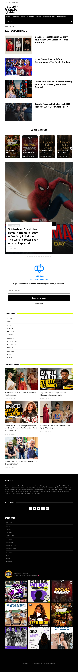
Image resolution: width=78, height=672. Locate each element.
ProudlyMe (10, 338)
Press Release (61, 17)
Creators (10, 328)
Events (23, 17)
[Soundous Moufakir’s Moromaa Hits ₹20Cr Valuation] (56, 412)
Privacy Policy (15, 2)
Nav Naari (10, 335)
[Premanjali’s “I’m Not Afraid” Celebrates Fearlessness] (21, 379)
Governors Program (49, 17)
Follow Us (9, 21)
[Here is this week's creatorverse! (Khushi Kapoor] (16, 638)
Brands (9, 325)
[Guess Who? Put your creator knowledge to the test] (39, 638)
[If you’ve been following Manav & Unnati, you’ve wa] (16, 614)
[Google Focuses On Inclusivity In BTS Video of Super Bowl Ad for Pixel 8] (18, 112)
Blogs (8, 17)
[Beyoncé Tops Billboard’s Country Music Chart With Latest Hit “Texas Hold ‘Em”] (18, 45)
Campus (38, 17)
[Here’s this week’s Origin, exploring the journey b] (62, 638)
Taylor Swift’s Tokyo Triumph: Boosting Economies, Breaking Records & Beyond (53, 84)
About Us (7, 2)
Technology (10, 351)
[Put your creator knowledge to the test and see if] (39, 591)
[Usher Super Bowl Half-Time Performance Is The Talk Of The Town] (18, 67)
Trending (9, 357)
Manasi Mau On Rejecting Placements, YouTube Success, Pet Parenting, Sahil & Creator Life (21, 428)
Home (6, 26)
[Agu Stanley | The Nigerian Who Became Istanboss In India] (56, 379)
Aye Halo (9, 318)
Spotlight (10, 348)
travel (9, 354)
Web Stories (15, 17)
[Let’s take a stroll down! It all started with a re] (16, 591)
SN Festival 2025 (11, 344)
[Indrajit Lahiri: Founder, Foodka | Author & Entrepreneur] (21, 448)
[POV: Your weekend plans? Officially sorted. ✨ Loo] (62, 591)
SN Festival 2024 (11, 341)
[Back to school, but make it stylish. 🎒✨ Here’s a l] (62, 614)
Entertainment (14, 228)
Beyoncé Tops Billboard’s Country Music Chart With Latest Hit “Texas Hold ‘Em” (51, 40)
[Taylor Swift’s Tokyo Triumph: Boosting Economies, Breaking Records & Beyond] (18, 89)
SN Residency (31, 17)
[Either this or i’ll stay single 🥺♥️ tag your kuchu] (39, 614)
